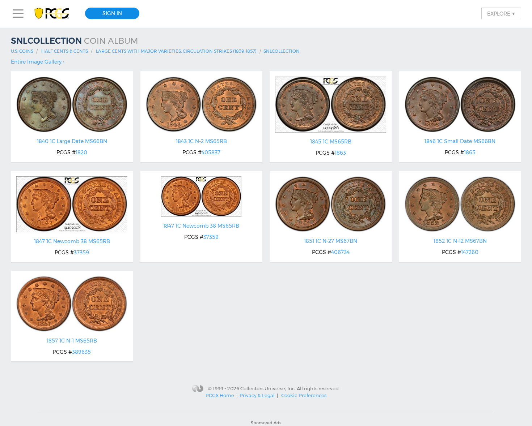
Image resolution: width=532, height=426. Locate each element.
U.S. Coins (22, 51)
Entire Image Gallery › (37, 62)
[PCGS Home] (55, 13)
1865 (470, 152)
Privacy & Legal (257, 395)
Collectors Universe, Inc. (268, 388)
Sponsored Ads (266, 422)
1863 (340, 153)
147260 (469, 252)
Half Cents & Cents (64, 51)
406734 (340, 252)
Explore (501, 13)
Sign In (112, 13)
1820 (81, 152)
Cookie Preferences (303, 395)
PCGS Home (220, 395)
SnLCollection (281, 51)
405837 (211, 152)
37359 (81, 252)
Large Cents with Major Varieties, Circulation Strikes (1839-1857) (176, 51)
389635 (81, 352)
